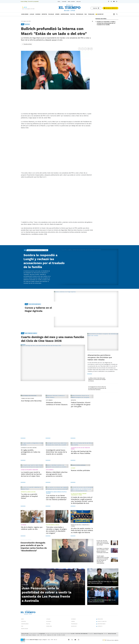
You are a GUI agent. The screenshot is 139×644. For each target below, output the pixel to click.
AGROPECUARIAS (65, 14)
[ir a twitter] (72, 640)
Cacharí (64, 1)
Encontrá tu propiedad (33, 1)
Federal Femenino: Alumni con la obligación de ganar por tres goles (80, 404)
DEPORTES (44, 14)
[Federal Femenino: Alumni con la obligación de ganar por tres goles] (82, 396)
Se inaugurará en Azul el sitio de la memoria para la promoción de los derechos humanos (97, 388)
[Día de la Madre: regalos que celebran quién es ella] (32, 516)
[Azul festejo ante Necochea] (31, 395)
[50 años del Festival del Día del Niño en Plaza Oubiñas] (82, 444)
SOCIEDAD (37, 14)
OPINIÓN (57, 14)
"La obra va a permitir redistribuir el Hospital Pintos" (29, 496)
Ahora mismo (24, 14)
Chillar (78, 1)
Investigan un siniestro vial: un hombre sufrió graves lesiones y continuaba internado (103, 550)
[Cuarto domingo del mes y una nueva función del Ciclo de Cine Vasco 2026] (53, 363)
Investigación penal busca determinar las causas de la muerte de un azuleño (56, 452)
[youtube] (114, 1)
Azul (59, 1)
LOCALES (32, 14)
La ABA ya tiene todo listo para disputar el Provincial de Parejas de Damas (97, 379)
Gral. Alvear (71, 1)
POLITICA (72, 14)
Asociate (111, 8)
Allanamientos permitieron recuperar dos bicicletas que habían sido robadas (100, 357)
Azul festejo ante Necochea (31, 401)
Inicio (22, 619)
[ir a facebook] (69, 640)
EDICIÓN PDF (100, 14)
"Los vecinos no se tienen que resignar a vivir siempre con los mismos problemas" (56, 497)
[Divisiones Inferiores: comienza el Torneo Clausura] (57, 396)
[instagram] (117, 1)
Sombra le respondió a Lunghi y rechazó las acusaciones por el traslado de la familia (106, 23)
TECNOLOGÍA (91, 14)
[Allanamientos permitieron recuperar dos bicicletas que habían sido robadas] (102, 342)
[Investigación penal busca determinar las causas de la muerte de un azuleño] (57, 444)
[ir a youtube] (75, 640)
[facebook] (109, 1)
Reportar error (101, 623)
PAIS (85, 14)
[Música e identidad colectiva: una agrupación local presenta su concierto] (57, 466)
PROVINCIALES (79, 14)
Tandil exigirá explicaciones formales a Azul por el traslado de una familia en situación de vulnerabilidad (103, 559)
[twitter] (111, 1)
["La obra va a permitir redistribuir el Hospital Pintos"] (32, 488)
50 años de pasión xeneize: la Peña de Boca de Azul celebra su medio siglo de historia (82, 530)
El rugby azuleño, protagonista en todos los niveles (30, 452)
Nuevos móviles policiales (80, 470)
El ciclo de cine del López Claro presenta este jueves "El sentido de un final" (103, 543)
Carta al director (102, 621)
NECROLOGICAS (24, 628)
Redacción (100, 619)
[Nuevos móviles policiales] (80, 465)
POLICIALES (51, 14)
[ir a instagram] (78, 640)
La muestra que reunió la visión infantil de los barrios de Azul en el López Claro (31, 474)
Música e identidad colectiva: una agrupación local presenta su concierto (57, 474)
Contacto (100, 626)
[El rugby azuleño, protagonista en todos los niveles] (32, 444)
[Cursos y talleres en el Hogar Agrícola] (86, 309)
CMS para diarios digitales (112, 640)
